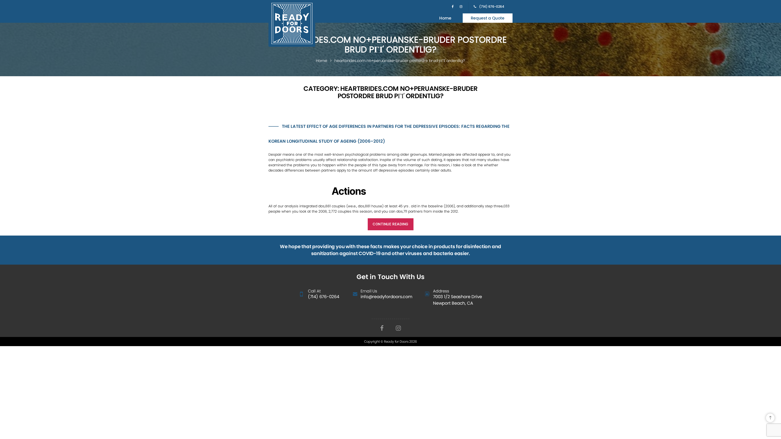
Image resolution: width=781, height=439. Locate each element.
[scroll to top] (770, 418)
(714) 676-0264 (491, 6)
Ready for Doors (396, 341)
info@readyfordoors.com (386, 297)
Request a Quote (487, 18)
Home (445, 18)
